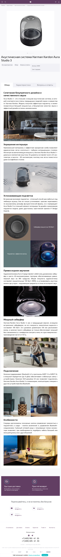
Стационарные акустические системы (35, 5)
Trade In (43, 527)
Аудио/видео (10, 5)
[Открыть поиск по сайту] (5, 2)
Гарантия (35, 527)
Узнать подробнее (34, 555)
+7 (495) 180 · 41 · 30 (30, 538)
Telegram (17, 513)
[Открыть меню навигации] (2, 2)
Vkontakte (39, 507)
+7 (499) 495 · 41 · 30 (30, 541)
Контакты (52, 527)
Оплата (27, 527)
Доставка (19, 527)
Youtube (17, 507)
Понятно (44, 555)
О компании (9, 527)
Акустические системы (20, 5)
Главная (3, 5)
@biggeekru (18, 509)
